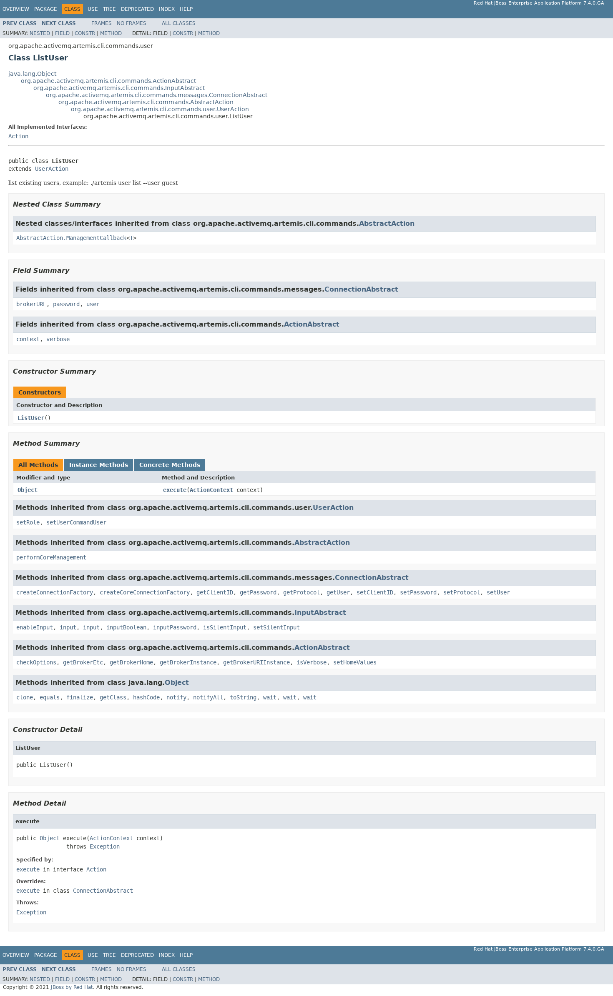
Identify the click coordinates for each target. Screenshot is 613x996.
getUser (338, 592)
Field (62, 33)
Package (45, 9)
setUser (498, 592)
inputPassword (174, 627)
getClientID (214, 592)
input (68, 627)
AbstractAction (387, 223)
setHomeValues (355, 662)
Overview (16, 9)
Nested (40, 33)
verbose (58, 339)
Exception (105, 846)
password (66, 304)
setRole (28, 522)
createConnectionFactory (54, 592)
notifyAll (208, 697)
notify (176, 697)
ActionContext (211, 490)
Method (111, 33)
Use (93, 9)
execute (174, 490)
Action (18, 136)
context (28, 339)
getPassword (258, 592)
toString (243, 697)
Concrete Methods (169, 465)
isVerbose (311, 662)
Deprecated (137, 9)
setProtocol (461, 592)
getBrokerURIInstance (256, 662)
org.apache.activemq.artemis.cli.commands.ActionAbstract (108, 80)
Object (28, 490)
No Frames (131, 23)
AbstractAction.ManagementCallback (71, 238)
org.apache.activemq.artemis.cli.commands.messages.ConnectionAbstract (156, 95)
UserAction (51, 168)
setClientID (375, 592)
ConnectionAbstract (361, 289)
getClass (113, 697)
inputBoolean (126, 627)
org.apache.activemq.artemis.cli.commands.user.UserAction (160, 109)
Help (186, 9)
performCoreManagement (51, 557)
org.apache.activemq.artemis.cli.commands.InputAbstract (119, 88)
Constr (85, 33)
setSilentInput (276, 627)
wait (269, 697)
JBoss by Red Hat (72, 987)
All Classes (179, 23)
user (93, 304)
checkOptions (36, 662)
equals (50, 697)
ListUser (31, 417)
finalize (79, 697)
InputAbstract (320, 613)
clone (24, 697)
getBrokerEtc (83, 662)
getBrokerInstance (188, 662)
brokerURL (31, 304)
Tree (109, 9)
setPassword (418, 592)
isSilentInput (224, 627)
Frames (101, 23)
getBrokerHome (131, 662)
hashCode (146, 697)
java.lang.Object (32, 73)
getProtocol (301, 592)
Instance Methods (98, 465)
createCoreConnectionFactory (145, 592)
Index (167, 9)
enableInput (34, 627)
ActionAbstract (311, 324)
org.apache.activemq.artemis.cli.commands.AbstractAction (146, 102)
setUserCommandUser (76, 522)
